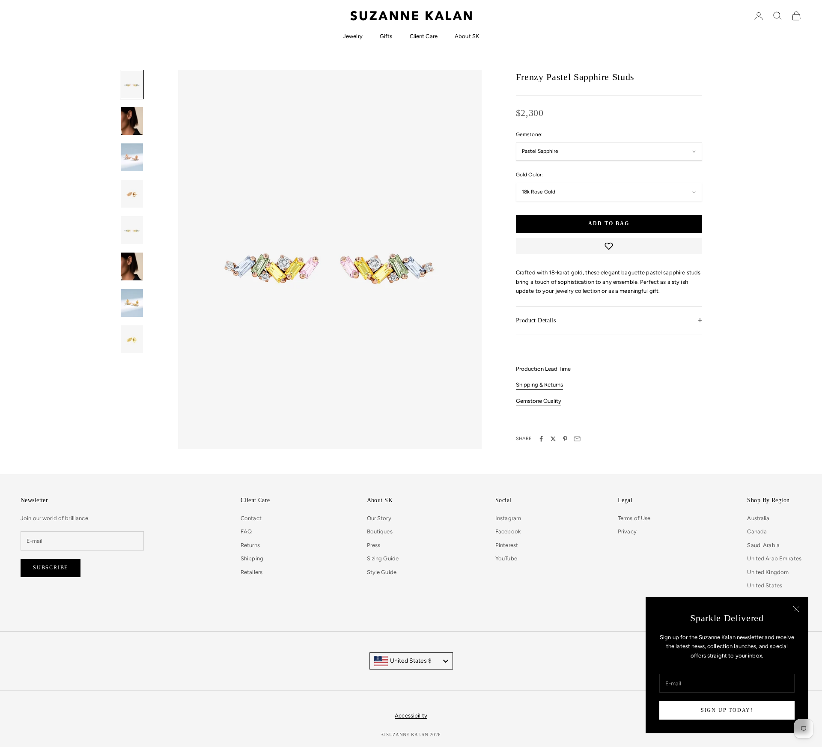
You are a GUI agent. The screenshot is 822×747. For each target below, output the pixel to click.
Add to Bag (608, 223)
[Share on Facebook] (541, 438)
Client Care (424, 36)
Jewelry (353, 36)
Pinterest (506, 545)
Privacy (627, 531)
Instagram (508, 518)
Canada (757, 531)
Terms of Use (634, 518)
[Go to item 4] (132, 193)
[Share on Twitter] (553, 438)
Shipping (252, 558)
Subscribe (50, 568)
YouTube (506, 558)
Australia (758, 518)
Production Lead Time (543, 369)
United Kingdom (768, 572)
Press (374, 545)
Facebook (508, 531)
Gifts (386, 36)
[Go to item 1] (132, 84)
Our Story (379, 518)
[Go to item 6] (132, 266)
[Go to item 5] (132, 230)
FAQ (246, 531)
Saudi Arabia (763, 545)
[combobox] (411, 661)
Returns (250, 545)
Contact (251, 518)
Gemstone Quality (538, 401)
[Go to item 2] (132, 121)
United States (764, 585)
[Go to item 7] (132, 303)
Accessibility (411, 715)
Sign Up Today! (727, 710)
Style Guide (381, 572)
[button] (609, 246)
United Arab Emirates (774, 558)
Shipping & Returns (539, 384)
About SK (467, 36)
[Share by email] (577, 438)
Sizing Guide (383, 558)
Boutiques (380, 531)
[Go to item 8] (132, 339)
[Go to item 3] (132, 157)
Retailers (251, 572)
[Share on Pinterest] (565, 438)
